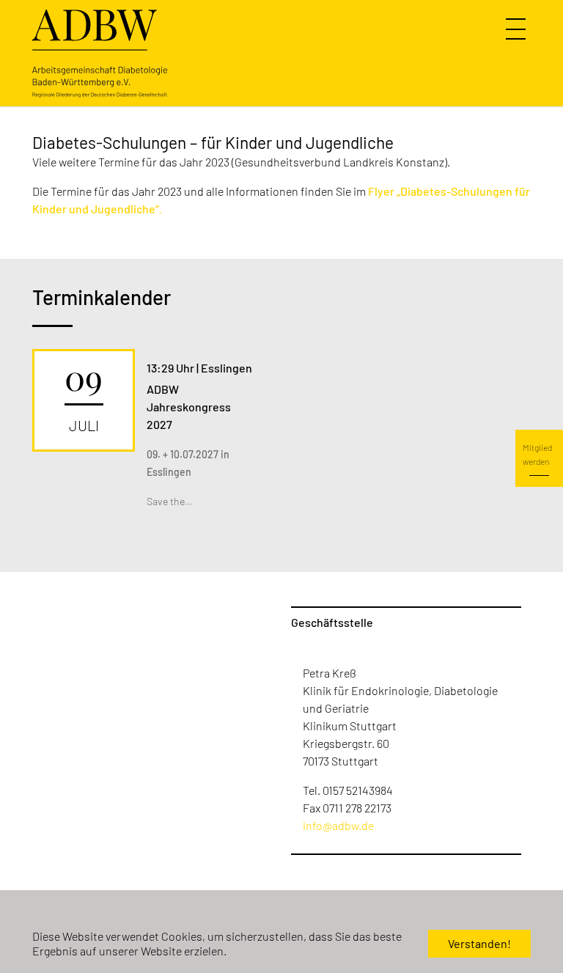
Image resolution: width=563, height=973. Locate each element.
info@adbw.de (338, 825)
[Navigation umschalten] (517, 29)
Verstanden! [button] (479, 943)
